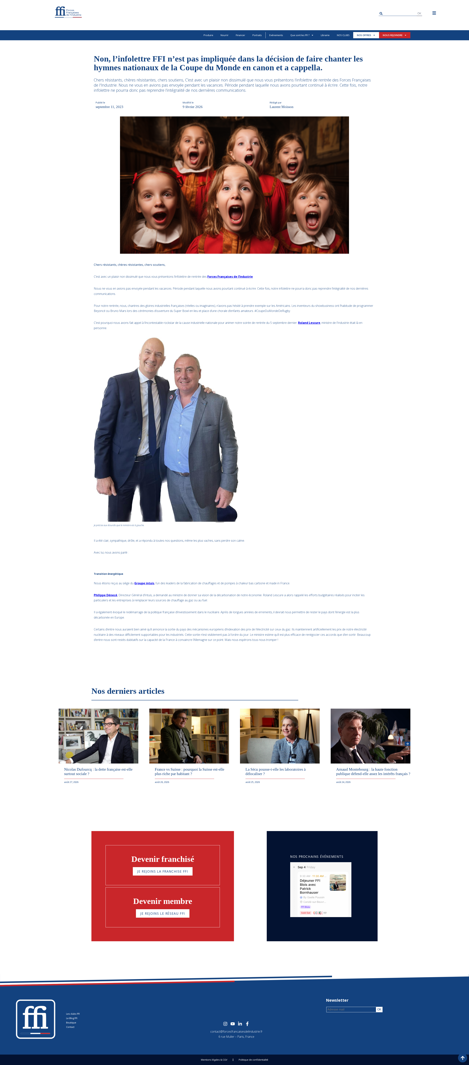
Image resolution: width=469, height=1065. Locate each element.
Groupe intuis (144, 583)
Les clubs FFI (73, 1013)
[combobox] (398, 13)
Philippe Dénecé (105, 595)
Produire (208, 35)
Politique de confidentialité (253, 1059)
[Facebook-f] (247, 1024)
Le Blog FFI (71, 1018)
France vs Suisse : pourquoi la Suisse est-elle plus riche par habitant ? (189, 771)
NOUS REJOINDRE (392, 35)
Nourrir (224, 35)
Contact (70, 1027)
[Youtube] (232, 1024)
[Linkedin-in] (240, 1024)
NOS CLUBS (343, 35)
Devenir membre (162, 901)
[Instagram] (225, 1024)
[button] (407, 744)
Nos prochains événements (316, 856)
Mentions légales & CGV (214, 1059)
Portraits (257, 35)
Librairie (325, 35)
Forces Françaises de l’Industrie (230, 277)
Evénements (276, 35)
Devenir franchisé (162, 859)
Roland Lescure (309, 323)
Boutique (71, 1022)
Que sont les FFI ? (299, 35)
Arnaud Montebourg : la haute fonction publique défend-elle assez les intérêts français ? (373, 771)
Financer (240, 35)
